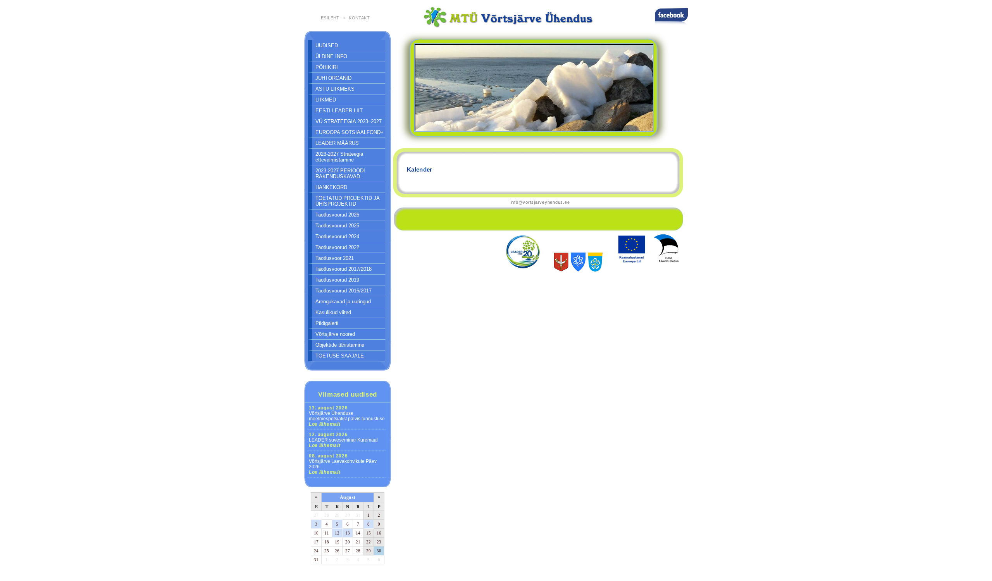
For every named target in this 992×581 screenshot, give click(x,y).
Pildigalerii (326, 323)
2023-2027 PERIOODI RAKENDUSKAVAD (340, 173)
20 (347, 542)
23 (379, 542)
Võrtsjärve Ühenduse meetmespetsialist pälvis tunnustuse (347, 416)
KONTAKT (359, 17)
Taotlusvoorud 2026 (337, 215)
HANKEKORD (331, 187)
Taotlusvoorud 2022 (337, 247)
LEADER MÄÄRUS (337, 143)
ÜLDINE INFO (331, 56)
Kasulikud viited (333, 312)
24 (316, 550)
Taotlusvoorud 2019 (337, 280)
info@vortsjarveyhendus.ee (540, 202)
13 (347, 533)
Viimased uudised (347, 394)
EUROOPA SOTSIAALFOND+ (349, 132)
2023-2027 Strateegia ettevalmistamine (339, 157)
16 (379, 533)
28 (326, 515)
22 (368, 542)
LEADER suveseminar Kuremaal (343, 440)
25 (326, 550)
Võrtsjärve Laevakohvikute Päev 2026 (343, 464)
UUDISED (326, 45)
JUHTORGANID (333, 78)
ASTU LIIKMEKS (335, 89)
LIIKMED (325, 100)
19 (337, 542)
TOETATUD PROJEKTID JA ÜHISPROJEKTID (347, 201)
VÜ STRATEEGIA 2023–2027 (348, 121)
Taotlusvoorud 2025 (337, 226)
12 (337, 533)
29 (337, 515)
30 (347, 515)
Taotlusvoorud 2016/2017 (343, 291)
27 (316, 515)
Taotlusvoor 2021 (334, 258)
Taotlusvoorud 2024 (337, 236)
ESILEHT (330, 17)
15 (368, 533)
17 (316, 542)
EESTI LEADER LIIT (339, 110)
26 (337, 550)
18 (326, 542)
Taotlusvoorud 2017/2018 (343, 269)
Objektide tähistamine (339, 345)
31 (358, 515)
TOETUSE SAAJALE (339, 356)
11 (326, 533)
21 (358, 542)
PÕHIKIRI (326, 67)
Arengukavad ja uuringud (343, 301)
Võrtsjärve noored (335, 334)
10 (316, 533)
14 (358, 533)
